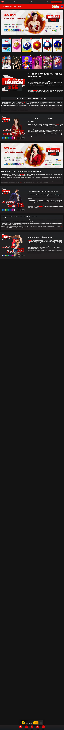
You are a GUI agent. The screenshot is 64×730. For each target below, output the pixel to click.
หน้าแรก (2, 6)
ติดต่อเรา (19, 6)
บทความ (15, 6)
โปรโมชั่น (11, 6)
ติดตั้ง (36, 722)
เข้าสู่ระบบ (7, 6)
